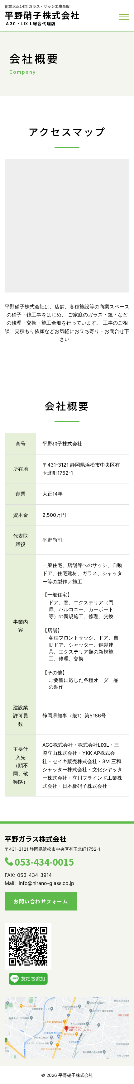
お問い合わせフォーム (40, 901)
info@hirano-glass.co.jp (46, 883)
